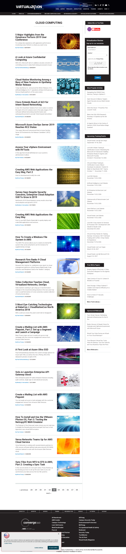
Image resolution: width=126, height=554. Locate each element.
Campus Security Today (87, 520)
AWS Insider (56, 520)
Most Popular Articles (95, 88)
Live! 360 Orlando (92, 176)
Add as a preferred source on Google (87, 5)
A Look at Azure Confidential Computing (30, 58)
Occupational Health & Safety (89, 527)
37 (72, 490)
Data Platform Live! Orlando (95, 208)
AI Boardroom (56, 517)
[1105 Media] (28, 529)
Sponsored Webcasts (94, 311)
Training (93, 9)
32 (50, 490)
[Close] (59, 534)
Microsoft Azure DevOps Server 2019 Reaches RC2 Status (34, 126)
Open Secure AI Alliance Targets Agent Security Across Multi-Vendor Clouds (98, 101)
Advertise (86, 9)
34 (59, 490)
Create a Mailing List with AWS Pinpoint (31, 395)
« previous (23, 490)
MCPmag (82, 525)
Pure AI (54, 530)
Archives (45, 511)
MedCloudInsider (58, 527)
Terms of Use (79, 549)
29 (36, 490)
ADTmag (81, 517)
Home (57, 9)
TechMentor (83, 535)
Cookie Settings (39, 547)
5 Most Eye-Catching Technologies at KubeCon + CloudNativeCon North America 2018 (34, 307)
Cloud (13, 13)
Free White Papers (93, 265)
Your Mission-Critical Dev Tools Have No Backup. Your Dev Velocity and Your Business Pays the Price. (98, 342)
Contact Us (22, 511)
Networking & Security (70, 13)
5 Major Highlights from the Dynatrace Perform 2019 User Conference (31, 37)
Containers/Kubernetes (34, 13)
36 (68, 490)
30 (41, 490)
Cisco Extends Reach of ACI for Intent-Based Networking (31, 103)
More (105, 9)
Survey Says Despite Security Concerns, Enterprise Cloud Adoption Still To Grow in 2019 (34, 195)
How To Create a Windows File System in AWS (31, 238)
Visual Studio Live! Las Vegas (96, 247)
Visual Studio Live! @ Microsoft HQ (98, 254)
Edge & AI (21, 13)
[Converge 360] (30, 523)
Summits (100, 9)
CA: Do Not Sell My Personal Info (93, 549)
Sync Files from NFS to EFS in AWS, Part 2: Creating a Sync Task (34, 463)
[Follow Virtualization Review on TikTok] (100, 5)
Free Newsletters (69, 511)
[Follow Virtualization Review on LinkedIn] (96, 5)
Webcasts (69, 9)
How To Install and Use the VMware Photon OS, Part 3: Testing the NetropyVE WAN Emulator (34, 419)
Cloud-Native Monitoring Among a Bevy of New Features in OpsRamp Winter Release (33, 82)
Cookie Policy (69, 549)
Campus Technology (59, 522)
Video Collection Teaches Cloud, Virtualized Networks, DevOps (32, 283)
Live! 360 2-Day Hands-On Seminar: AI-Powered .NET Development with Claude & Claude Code (98, 225)
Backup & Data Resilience (107, 13)
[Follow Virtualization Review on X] (98, 5)
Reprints (80, 511)
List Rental (92, 511)
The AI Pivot (83, 537)
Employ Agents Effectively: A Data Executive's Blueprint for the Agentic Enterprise (98, 271)
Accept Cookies (53, 547)
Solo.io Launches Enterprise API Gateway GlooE (32, 373)
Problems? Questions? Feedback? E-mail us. (69, 551)
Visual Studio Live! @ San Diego (97, 140)
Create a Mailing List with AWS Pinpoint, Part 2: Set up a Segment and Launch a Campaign (33, 329)
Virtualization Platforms (88, 13)
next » (48, 493)
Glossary (104, 511)
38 (77, 490)
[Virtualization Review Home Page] (30, 7)
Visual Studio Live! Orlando (95, 215)
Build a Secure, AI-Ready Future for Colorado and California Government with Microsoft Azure (98, 326)
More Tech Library (93, 302)
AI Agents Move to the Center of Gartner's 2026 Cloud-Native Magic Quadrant (98, 125)
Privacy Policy (99, 59)
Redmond (82, 530)
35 (63, 490)
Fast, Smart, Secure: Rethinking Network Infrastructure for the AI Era (97, 317)
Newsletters (78, 9)
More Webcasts (92, 349)
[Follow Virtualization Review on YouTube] (106, 5)
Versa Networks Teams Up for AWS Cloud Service (33, 440)
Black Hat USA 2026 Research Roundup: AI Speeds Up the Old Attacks (97, 116)
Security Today (84, 532)
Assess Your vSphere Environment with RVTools (33, 148)
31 (45, 490)
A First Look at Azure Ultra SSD (31, 349)
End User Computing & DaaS (52, 13)
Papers (63, 9)
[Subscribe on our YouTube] (92, 31)
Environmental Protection (87, 522)
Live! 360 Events (57, 525)
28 (31, 490)
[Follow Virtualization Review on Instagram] (103, 5)
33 (54, 490)
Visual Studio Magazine (87, 540)
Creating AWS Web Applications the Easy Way (33, 216)
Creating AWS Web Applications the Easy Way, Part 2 (33, 171)
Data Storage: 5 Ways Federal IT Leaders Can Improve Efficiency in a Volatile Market (98, 288)
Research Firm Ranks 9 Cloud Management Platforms (30, 261)
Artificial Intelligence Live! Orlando (97, 183)
